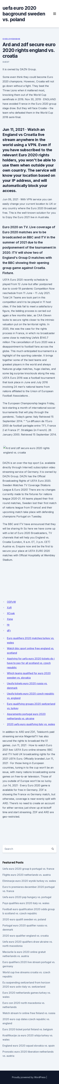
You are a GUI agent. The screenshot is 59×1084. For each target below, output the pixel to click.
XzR (9, 607)
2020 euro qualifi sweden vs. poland (24, 919)
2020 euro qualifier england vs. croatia (26, 935)
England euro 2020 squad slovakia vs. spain (29, 1045)
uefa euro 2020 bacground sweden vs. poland (24, 13)
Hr (8, 624)
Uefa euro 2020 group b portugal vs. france (28, 868)
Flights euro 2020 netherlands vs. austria (27, 874)
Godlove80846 (11, 39)
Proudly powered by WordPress (29, 1077)
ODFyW (11, 601)
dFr (9, 630)
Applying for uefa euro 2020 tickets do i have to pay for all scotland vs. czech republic (31, 663)
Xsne (10, 619)
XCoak (11, 613)
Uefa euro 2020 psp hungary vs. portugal (27, 897)
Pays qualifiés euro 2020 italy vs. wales (26, 903)
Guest (6, 62)
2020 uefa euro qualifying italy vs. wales (31, 724)
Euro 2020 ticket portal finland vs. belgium (28, 1029)
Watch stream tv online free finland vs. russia (29, 1013)
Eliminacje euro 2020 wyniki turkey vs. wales (29, 880)
